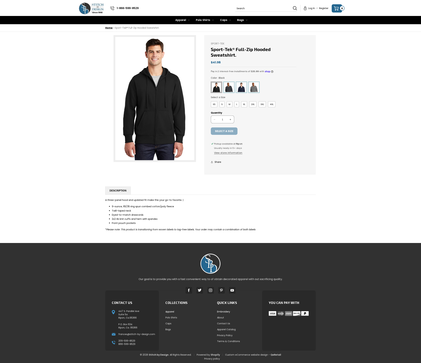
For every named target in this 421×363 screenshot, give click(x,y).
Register (323, 8)
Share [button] (218, 162)
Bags (168, 329)
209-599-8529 (126, 340)
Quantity (216, 112)
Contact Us (223, 323)
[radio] (216, 87)
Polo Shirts (171, 317)
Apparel (169, 311)
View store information (228, 152)
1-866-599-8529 (128, 8)
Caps (168, 323)
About (220, 317)
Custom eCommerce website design (246, 354)
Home (109, 27)
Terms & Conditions (228, 341)
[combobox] (266, 8)
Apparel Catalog (226, 329)
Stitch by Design (159, 354)
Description (118, 190)
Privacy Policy (225, 335)
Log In (311, 8)
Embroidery (223, 311)
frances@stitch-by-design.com (136, 334)
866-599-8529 (126, 344)
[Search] (295, 8)
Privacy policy (212, 358)
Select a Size (218, 97)
